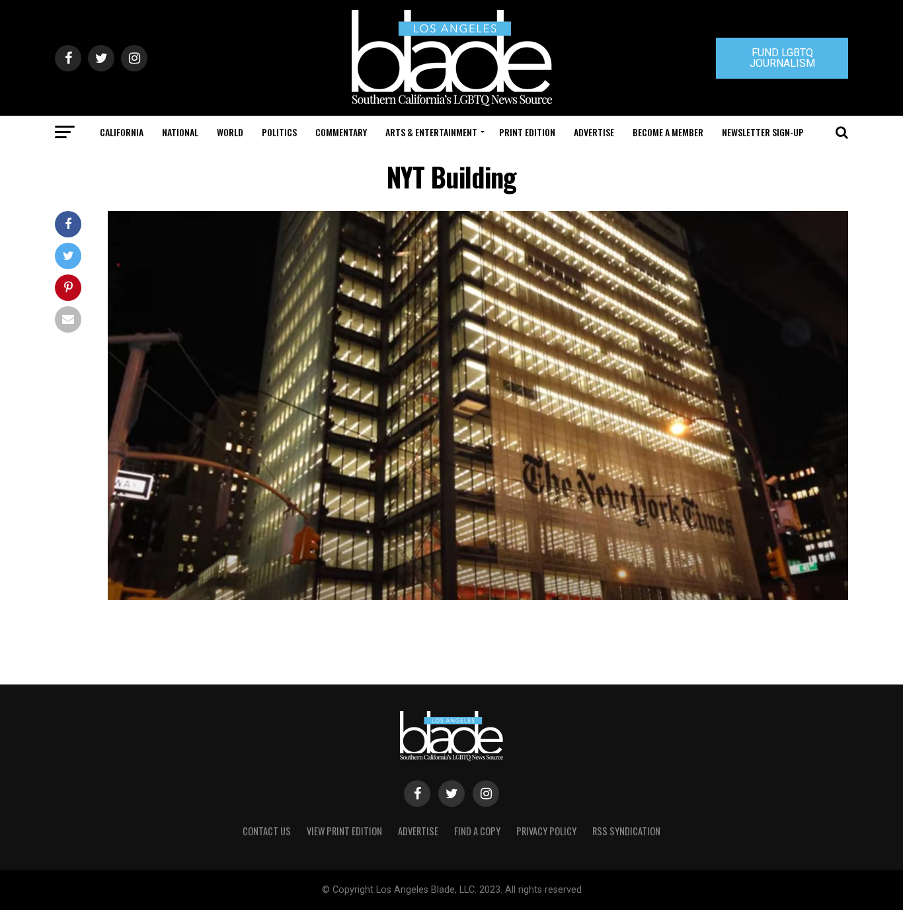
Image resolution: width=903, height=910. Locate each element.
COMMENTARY (341, 132)
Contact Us (267, 831)
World (230, 132)
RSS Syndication (626, 831)
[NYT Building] (478, 596)
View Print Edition (344, 831)
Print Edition (527, 132)
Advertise (594, 132)
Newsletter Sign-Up (763, 132)
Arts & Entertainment (431, 132)
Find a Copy (477, 831)
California (121, 132)
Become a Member (668, 132)
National (180, 132)
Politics (279, 132)
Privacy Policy (546, 831)
